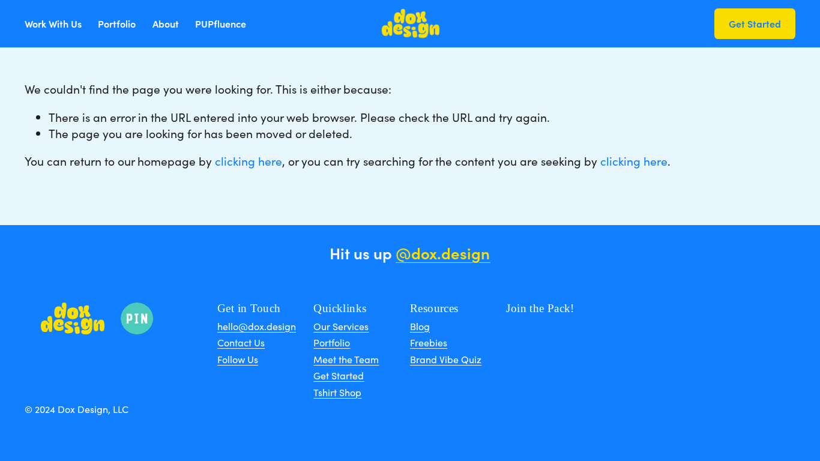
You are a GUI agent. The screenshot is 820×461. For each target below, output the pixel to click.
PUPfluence (220, 23)
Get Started (755, 23)
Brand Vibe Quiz (445, 359)
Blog (420, 326)
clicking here (248, 161)
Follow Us (237, 359)
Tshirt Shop (337, 392)
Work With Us (53, 23)
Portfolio (117, 23)
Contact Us (241, 343)
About (165, 23)
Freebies (428, 343)
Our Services (341, 326)
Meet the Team (346, 359)
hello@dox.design (256, 326)
